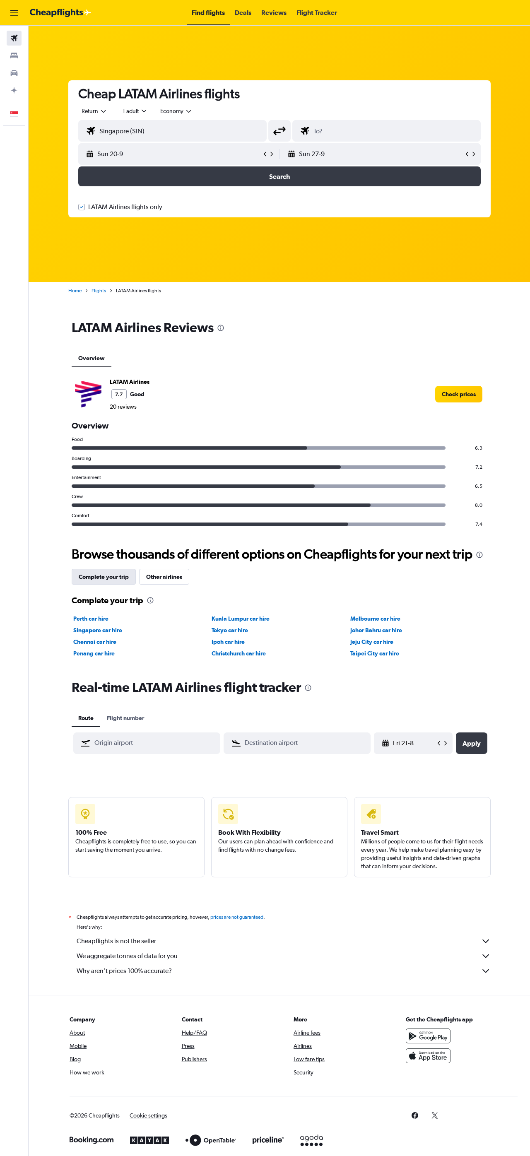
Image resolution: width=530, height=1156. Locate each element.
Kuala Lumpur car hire (241, 618)
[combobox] (94, 111)
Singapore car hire (97, 630)
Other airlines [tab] (164, 576)
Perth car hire (90, 618)
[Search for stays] (14, 55)
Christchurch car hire (239, 653)
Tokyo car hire (230, 630)
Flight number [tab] (125, 718)
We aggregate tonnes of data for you (127, 956)
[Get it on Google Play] (428, 1035)
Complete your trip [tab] (104, 576)
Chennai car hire (94, 641)
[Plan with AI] (14, 90)
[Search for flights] (14, 38)
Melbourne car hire (375, 618)
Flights (99, 291)
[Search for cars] (14, 73)
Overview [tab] (91, 358)
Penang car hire (94, 653)
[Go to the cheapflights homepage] (60, 13)
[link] (458, 394)
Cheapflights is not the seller (116, 941)
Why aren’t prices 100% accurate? (124, 971)
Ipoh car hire (228, 641)
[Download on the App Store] (428, 1055)
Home (75, 291)
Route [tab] (86, 718)
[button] (14, 13)
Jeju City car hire (371, 641)
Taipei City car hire (374, 653)
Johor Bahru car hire (376, 630)
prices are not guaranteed (236, 917)
